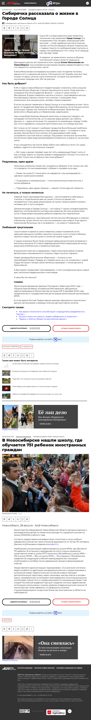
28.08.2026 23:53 (8, 436)
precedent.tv (52, 544)
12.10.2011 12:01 (7, 10)
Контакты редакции (25, 668)
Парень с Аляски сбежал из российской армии (42, 319)
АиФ (20, 513)
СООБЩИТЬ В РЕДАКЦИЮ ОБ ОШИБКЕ (69, 668)
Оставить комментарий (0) (71, 328)
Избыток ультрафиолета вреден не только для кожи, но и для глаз (37, 394)
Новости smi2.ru (10, 429)
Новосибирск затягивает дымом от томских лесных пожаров (34, 386)
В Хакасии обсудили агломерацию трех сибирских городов (34, 371)
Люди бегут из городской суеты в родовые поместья (31, 379)
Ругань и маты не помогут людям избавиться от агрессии (47, 316)
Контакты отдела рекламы (44, 668)
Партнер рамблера (38, 711)
